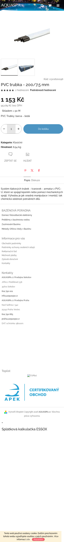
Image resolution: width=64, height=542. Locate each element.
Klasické (17, 142)
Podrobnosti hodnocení (43, 90)
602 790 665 (7, 314)
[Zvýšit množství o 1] (19, 129)
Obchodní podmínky (11, 243)
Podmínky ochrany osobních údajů (18, 247)
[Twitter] (32, 170)
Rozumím (38, 539)
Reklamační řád (9, 251)
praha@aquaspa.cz (11, 319)
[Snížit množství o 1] (4, 129)
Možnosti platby (9, 255)
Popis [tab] (27, 180)
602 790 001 (7, 291)
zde (28, 539)
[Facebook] (39, 170)
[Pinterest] (25, 170)
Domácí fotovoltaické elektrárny (17, 215)
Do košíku (43, 129)
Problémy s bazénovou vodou (16, 220)
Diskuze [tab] (35, 180)
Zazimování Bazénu (11, 224)
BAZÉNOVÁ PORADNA (16, 210)
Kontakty (6, 263)
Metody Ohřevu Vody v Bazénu (16, 229)
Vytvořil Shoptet (15, 412)
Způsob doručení (10, 259)
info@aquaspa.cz (10, 296)
